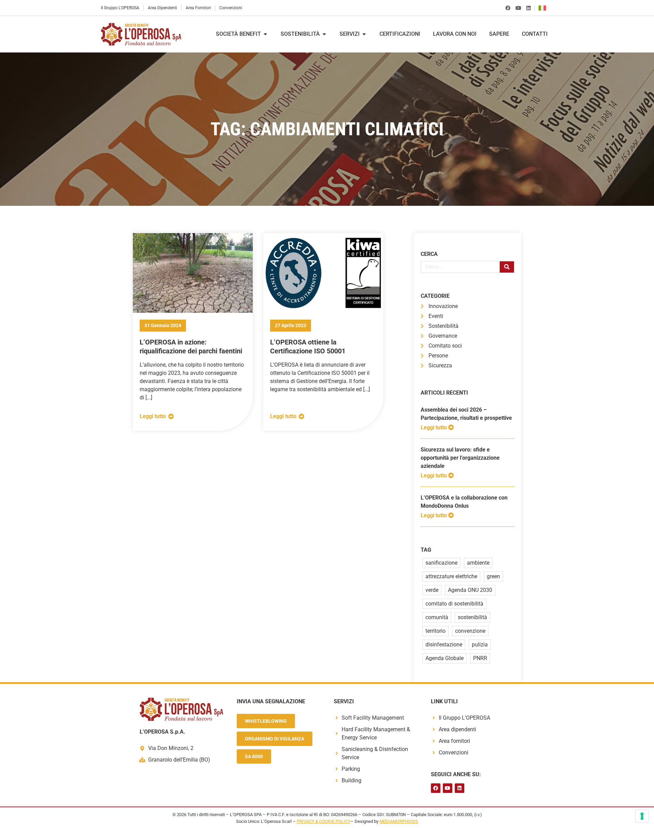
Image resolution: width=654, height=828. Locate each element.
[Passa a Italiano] (544, 8)
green (493, 576)
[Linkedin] (528, 8)
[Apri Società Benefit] (265, 34)
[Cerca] (507, 267)
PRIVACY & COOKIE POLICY (324, 821)
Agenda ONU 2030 (470, 590)
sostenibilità (472, 617)
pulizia (480, 644)
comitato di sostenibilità (454, 603)
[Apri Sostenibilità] (324, 34)
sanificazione (441, 562)
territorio (435, 631)
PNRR (480, 658)
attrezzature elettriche (451, 576)
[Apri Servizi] (364, 34)
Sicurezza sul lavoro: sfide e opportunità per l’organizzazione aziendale (460, 457)
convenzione (470, 631)
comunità (436, 617)
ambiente (478, 562)
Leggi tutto (434, 427)
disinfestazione (443, 644)
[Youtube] (518, 8)
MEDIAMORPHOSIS (398, 821)
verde (431, 590)
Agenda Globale (444, 658)
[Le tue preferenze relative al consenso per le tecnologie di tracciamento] (642, 816)
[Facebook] (508, 8)
